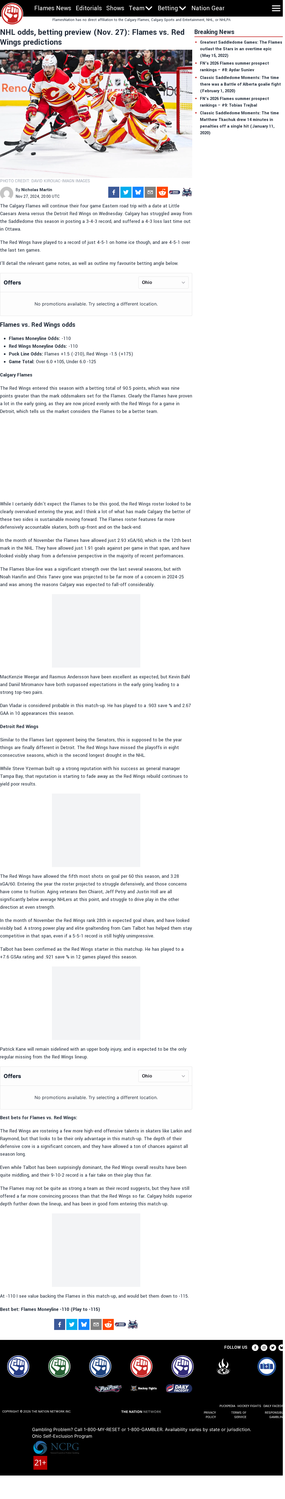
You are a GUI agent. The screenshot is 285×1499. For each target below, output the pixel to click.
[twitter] (125, 192)
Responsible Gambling (275, 1415)
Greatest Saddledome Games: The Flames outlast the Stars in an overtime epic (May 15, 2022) (241, 49)
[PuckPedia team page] (186, 192)
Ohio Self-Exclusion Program (62, 1436)
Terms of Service (238, 1415)
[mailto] (150, 192)
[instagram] (264, 1347)
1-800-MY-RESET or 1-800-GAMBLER (123, 1429)
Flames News (52, 8)
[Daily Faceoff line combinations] (174, 192)
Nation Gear (208, 8)
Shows (115, 8)
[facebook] (113, 192)
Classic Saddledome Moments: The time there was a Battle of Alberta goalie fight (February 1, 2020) (240, 84)
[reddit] (162, 192)
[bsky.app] (138, 192)
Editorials (89, 8)
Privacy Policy (210, 1415)
